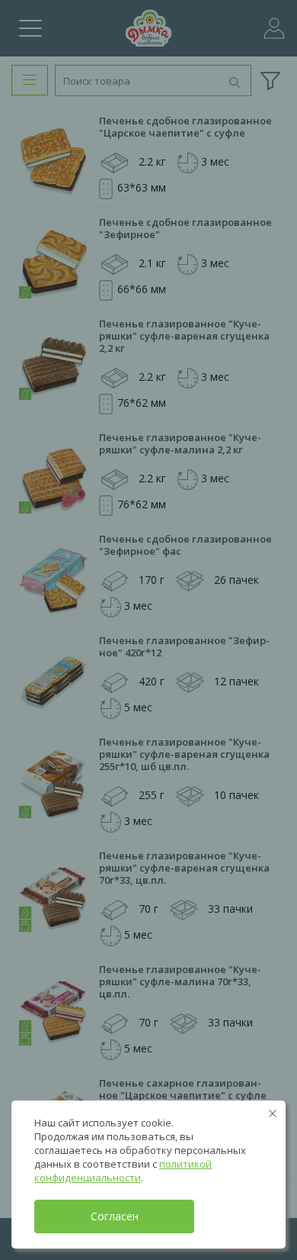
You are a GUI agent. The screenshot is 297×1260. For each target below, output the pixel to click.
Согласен (115, 1216)
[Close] (272, 1113)
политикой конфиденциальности (123, 1170)
